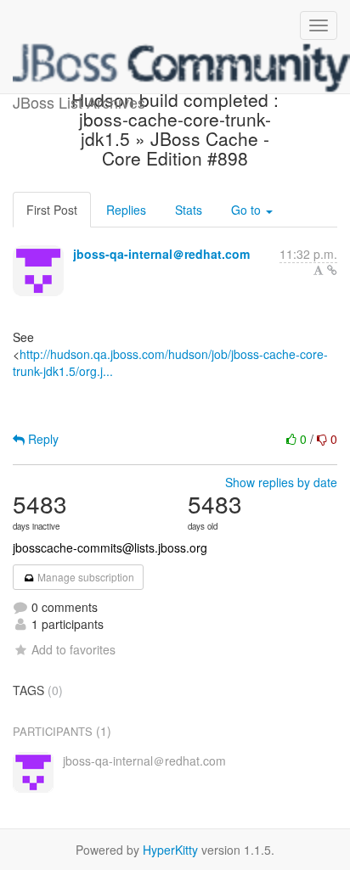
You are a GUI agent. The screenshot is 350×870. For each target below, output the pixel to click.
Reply (42, 438)
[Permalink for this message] (332, 270)
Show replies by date (281, 482)
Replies (126, 209)
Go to (247, 209)
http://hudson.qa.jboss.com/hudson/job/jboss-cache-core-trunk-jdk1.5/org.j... (170, 362)
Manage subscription (84, 577)
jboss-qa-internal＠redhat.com (161, 253)
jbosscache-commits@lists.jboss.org (110, 547)
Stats (188, 209)
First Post (51, 209)
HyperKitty (170, 849)
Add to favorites (73, 649)
